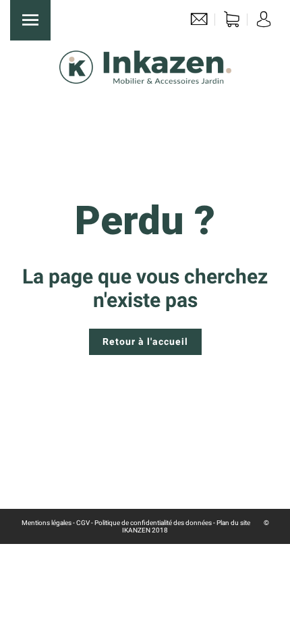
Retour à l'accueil (145, 341)
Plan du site (233, 522)
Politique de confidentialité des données (153, 522)
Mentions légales (46, 522)
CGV (83, 522)
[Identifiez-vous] (264, 22)
